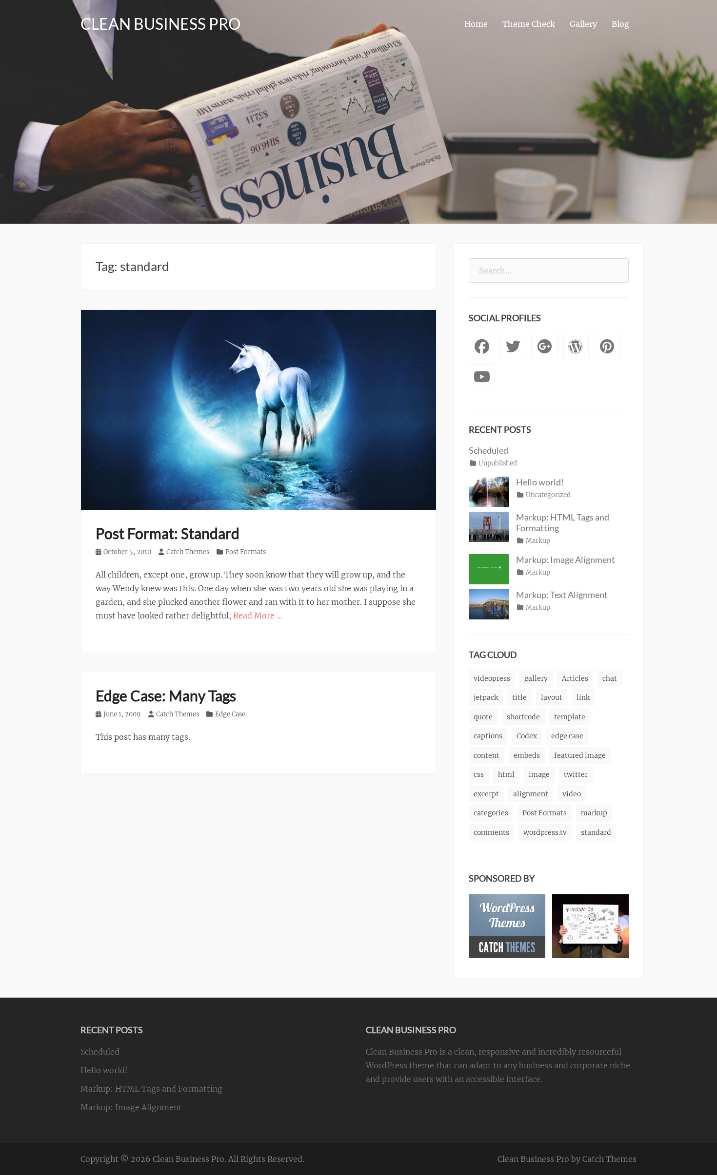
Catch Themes (187, 552)
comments (491, 832)
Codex (527, 736)
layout (551, 697)
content (486, 755)
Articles (575, 678)
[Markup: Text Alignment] (489, 603)
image (539, 774)
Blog (620, 24)
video (571, 794)
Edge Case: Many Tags (166, 695)
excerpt (486, 794)
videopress (492, 678)
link (583, 697)
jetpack (486, 697)
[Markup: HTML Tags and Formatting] (489, 526)
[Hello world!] (489, 491)
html (506, 774)
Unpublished (497, 463)
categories (491, 813)
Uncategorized (548, 495)
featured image (580, 755)
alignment (530, 794)
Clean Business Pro (160, 23)
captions (488, 736)
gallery (536, 678)
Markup (538, 541)
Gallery (583, 24)
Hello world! (540, 482)
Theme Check (528, 24)
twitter (576, 774)
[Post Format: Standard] (258, 409)
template (569, 717)
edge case (567, 736)
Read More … (257, 615)
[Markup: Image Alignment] (489, 568)
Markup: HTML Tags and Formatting (151, 1089)
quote (483, 717)
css (479, 774)
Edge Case (230, 714)
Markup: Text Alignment (562, 594)
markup (594, 813)
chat (609, 678)
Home (476, 24)
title (519, 697)
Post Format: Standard (167, 533)
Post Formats (245, 552)
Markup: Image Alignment (565, 559)
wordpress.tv (545, 832)
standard (596, 832)
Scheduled (488, 450)
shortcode (523, 717)
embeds (527, 755)
